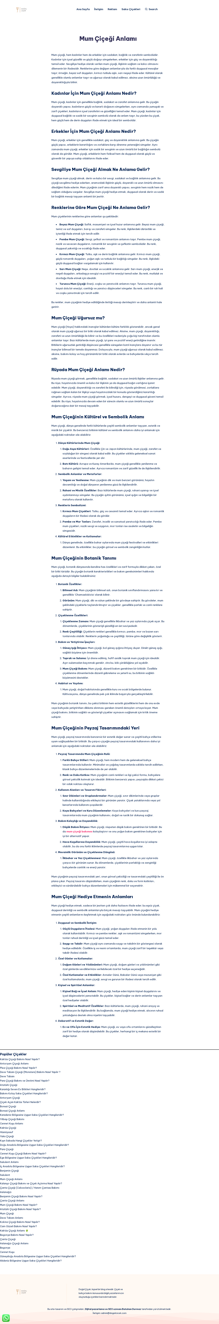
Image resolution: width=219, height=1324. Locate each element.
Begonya (5, 1247)
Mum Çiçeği (7, 1213)
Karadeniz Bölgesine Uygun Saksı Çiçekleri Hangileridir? (32, 1114)
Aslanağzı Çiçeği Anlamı (14, 1243)
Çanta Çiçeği (8, 1239)
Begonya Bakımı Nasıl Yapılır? (17, 1234)
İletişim (98, 9)
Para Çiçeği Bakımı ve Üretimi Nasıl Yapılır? (24, 1080)
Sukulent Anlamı (9, 1162)
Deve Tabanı (7, 1076)
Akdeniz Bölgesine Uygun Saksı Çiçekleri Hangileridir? (31, 1260)
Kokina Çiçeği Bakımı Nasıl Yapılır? (20, 1221)
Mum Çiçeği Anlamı (11, 1179)
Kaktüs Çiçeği (8, 1127)
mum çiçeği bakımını (79, 831)
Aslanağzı (5, 1192)
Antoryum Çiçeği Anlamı (14, 1063)
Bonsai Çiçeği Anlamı (12, 1110)
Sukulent (5, 1174)
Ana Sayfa (83, 9)
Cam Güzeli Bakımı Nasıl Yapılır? (18, 1226)
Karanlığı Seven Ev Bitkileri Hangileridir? (22, 1089)
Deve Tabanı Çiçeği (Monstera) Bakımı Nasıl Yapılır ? (30, 1072)
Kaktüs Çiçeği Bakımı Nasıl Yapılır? (20, 1059)
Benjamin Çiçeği (9, 1170)
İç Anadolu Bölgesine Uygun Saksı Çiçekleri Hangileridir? (32, 1166)
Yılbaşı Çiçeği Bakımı (12, 1119)
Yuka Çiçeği (7, 1136)
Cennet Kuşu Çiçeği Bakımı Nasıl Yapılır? (23, 1153)
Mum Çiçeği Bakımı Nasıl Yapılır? (18, 1204)
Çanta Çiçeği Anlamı (12, 1200)
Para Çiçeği (7, 1149)
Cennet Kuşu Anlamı (11, 1123)
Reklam (112, 9)
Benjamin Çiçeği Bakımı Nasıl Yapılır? (21, 1196)
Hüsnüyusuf (6, 1132)
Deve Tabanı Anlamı (11, 1217)
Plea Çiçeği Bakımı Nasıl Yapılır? (18, 1067)
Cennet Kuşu (7, 1252)
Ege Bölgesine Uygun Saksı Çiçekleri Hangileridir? (28, 1157)
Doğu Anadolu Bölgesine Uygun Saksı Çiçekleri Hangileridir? (34, 1144)
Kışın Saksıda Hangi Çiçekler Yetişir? (21, 1140)
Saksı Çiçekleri (131, 9)
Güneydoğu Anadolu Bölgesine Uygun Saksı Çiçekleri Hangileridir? (38, 1256)
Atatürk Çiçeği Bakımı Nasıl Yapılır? (20, 1209)
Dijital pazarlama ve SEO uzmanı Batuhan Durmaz (113, 1309)
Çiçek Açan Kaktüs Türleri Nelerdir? (20, 1102)
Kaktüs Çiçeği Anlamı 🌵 (14, 1230)
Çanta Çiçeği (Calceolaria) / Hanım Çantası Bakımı (29, 1187)
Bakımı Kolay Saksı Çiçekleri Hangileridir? (24, 1093)
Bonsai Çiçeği (8, 1106)
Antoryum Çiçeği (10, 1097)
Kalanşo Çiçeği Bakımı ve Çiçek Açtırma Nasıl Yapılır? (31, 1183)
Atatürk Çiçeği (8, 1084)
